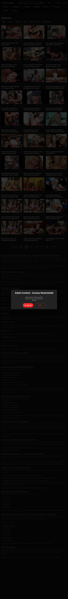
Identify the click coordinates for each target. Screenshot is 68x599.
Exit (40, 305)
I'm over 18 (28, 305)
